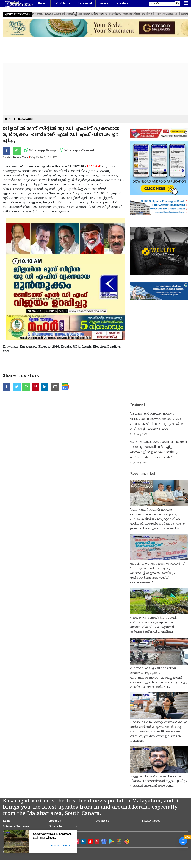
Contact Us (102, 820)
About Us (55, 820)
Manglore (122, 3)
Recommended (142, 474)
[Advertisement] (95, 89)
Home (42, 3)
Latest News (62, 3)
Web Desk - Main (17, 157)
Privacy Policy (151, 820)
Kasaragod (85, 3)
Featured (137, 405)
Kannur (104, 3)
